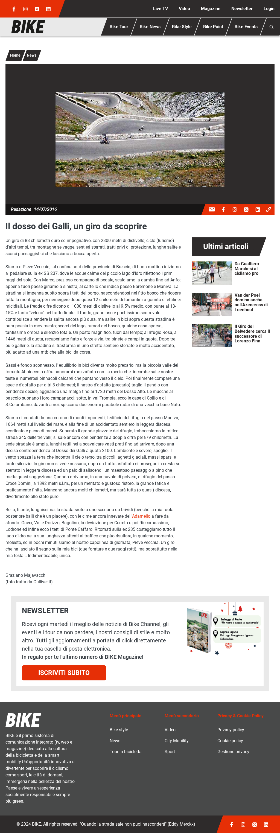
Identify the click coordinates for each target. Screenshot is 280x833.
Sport (170, 751)
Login (269, 8)
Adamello (141, 516)
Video (184, 8)
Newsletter (242, 8)
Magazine (210, 8)
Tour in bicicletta (126, 751)
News (31, 55)
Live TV (160, 8)
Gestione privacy (233, 751)
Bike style (119, 729)
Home (15, 55)
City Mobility (177, 740)
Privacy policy (230, 729)
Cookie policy (230, 740)
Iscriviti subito (64, 673)
